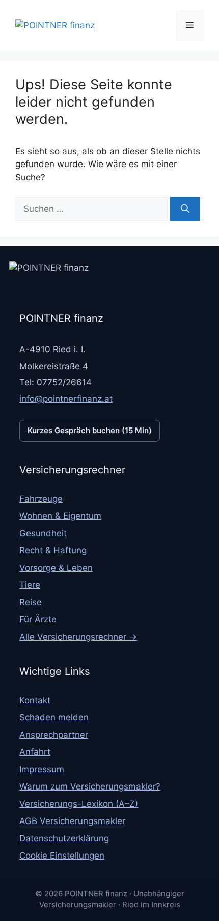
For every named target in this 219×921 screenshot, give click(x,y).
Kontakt (34, 700)
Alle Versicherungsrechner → (78, 637)
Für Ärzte (38, 619)
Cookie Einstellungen (61, 855)
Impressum (41, 769)
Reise (30, 602)
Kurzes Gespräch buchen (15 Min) (90, 430)
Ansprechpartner (53, 735)
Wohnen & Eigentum (60, 516)
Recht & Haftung (53, 550)
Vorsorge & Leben (56, 568)
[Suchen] (185, 209)
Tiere (29, 585)
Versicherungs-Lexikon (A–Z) (78, 804)
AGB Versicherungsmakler (72, 821)
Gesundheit (43, 533)
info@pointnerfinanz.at (66, 398)
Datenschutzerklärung (64, 838)
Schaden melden (54, 717)
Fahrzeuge (41, 499)
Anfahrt (34, 752)
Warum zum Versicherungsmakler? (89, 786)
